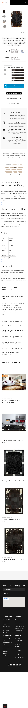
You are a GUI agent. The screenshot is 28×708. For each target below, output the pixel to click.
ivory (14, 169)
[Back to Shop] (23, 32)
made (19, 169)
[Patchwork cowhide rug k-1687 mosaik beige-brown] (14, 382)
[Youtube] (20, 664)
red (15, 171)
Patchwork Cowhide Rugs (16, 164)
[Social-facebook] (8, 664)
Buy (15, 85)
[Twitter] (11, 174)
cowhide (14, 167)
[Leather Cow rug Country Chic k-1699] (14, 422)
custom (20, 167)
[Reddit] (19, 174)
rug (20, 171)
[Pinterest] (13, 174)
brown (7, 167)
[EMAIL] (14, 589)
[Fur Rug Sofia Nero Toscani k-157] (14, 462)
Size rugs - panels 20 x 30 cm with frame (12, 67)
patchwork (9, 171)
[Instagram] (11, 664)
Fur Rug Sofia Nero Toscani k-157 (13, 481)
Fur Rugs (4, 479)
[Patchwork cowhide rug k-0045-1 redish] (14, 501)
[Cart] (22, 2)
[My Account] (19, 2)
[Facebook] (9, 174)
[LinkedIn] (17, 174)
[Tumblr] (15, 174)
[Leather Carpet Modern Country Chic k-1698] (14, 541)
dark (8, 169)
